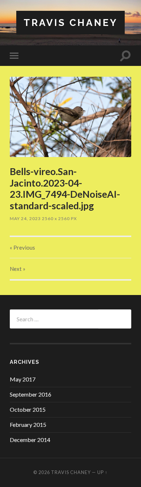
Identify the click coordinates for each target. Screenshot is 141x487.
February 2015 (28, 424)
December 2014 (30, 439)
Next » (17, 268)
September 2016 (30, 394)
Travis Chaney (71, 22)
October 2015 (28, 409)
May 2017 (22, 379)
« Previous (22, 247)
